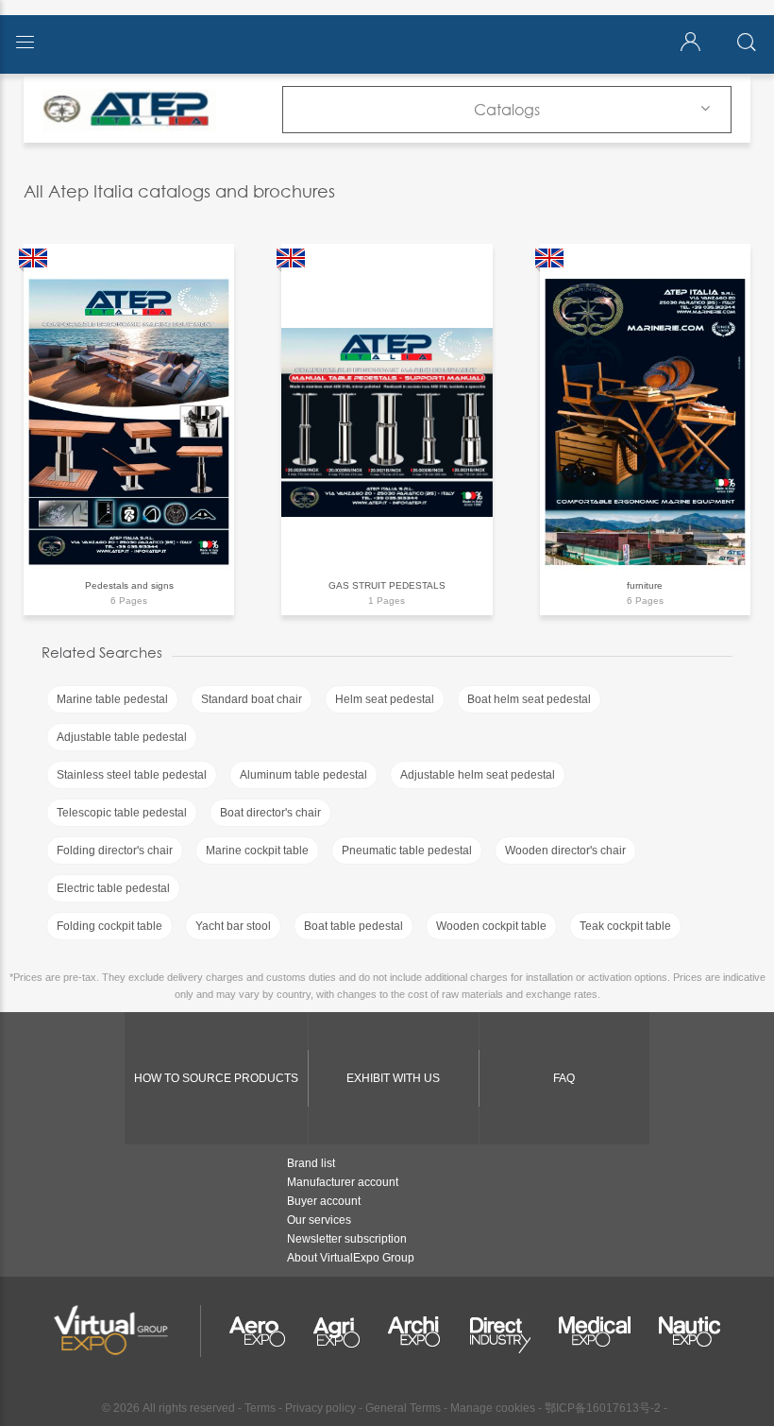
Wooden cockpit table (491, 926)
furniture (645, 585)
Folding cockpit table (109, 926)
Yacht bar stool (233, 926)
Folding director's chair (115, 850)
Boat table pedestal (353, 926)
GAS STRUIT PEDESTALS (387, 585)
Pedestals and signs (129, 585)
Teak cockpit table (625, 926)
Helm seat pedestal (384, 699)
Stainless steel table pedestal (132, 775)
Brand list (311, 1163)
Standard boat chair (251, 699)
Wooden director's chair (565, 850)
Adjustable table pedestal (122, 737)
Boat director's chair (270, 812)
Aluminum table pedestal (303, 775)
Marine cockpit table (257, 850)
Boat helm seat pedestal (529, 699)
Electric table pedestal (113, 888)
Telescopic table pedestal (122, 812)
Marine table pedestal (112, 699)
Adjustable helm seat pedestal (477, 775)
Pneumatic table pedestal (407, 850)
